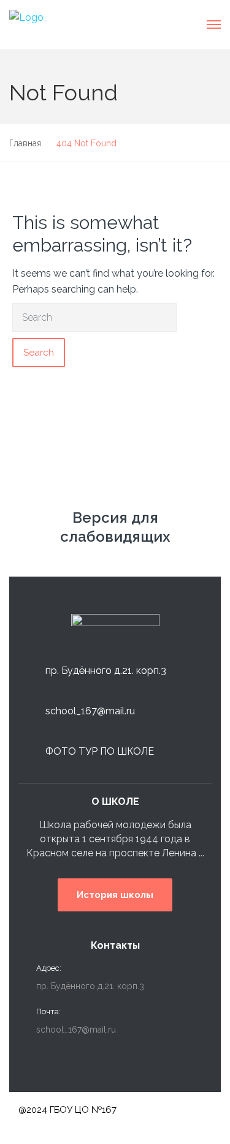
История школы (115, 894)
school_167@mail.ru (90, 711)
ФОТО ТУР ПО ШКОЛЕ (99, 751)
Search (38, 352)
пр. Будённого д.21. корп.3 (105, 670)
